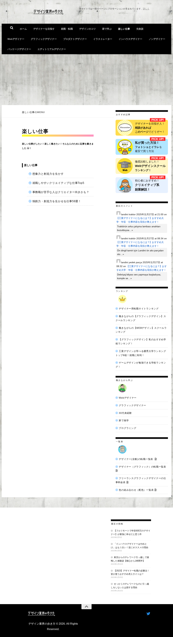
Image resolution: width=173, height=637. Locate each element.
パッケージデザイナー (19, 49)
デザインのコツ (87, 28)
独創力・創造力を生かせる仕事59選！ (56, 201)
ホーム (23, 28)
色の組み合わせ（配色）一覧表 (136, 490)
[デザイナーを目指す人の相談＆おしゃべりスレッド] (142, 128)
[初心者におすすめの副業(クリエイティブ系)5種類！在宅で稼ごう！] (142, 185)
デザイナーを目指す (44, 28)
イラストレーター (102, 39)
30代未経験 (125, 413)
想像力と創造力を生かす (48, 173)
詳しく (146, 8)
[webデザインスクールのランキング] (142, 166)
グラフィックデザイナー (44, 39)
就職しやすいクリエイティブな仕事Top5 (58, 182)
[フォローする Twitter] (148, 613)
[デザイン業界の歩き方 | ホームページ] (48, 12)
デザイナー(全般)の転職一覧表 (136, 459)
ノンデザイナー (157, 39)
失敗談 (139, 28)
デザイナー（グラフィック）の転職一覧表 (142, 466)
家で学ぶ (107, 28)
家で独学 (124, 420)
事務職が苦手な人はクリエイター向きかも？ (60, 192)
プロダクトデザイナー (75, 39)
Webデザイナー (15, 39)
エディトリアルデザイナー (52, 49)
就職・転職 (67, 28)
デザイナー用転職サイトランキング (138, 308)
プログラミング (127, 428)
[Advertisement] (86, 79)
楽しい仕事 (124, 28)
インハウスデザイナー (130, 39)
